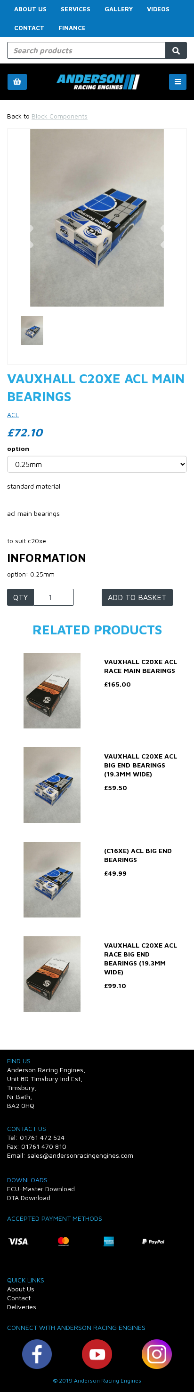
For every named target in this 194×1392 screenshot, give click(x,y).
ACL (13, 415)
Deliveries (21, 1307)
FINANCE (72, 28)
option (18, 448)
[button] (26, 262)
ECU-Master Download (41, 1189)
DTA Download (28, 1198)
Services (75, 9)
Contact (29, 28)
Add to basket (137, 597)
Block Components (60, 116)
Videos (158, 9)
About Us (30, 9)
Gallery (119, 9)
